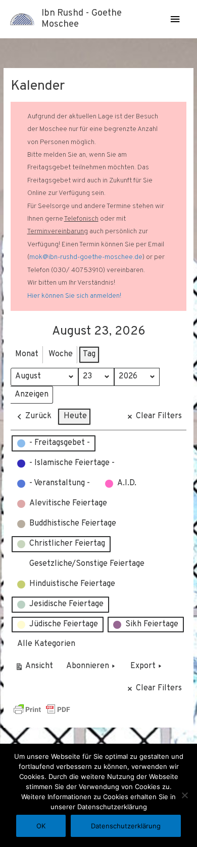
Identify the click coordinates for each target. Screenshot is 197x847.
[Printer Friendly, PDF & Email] (42, 709)
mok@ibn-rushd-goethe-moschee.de (85, 257)
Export (143, 666)
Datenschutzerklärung (126, 826)
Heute (75, 416)
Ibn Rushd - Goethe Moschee (81, 19)
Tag (89, 354)
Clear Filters (159, 416)
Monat (26, 354)
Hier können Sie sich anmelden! (74, 296)
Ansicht (36, 668)
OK (40, 826)
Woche (60, 354)
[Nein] (184, 795)
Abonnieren (87, 666)
